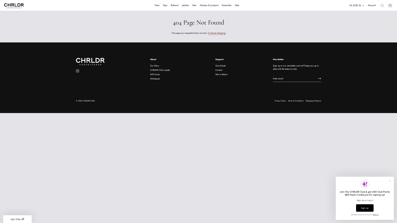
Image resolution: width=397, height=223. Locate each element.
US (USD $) (355, 5)
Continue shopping (216, 33)
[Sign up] (319, 78)
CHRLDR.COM (89, 100)
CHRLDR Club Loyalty (160, 70)
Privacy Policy (280, 100)
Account (372, 5)
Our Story (154, 65)
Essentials (226, 5)
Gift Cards (155, 74)
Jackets (185, 5)
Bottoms (175, 5)
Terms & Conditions (295, 100)
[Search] (382, 5)
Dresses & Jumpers (209, 5)
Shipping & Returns (313, 100)
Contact (218, 70)
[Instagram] (77, 70)
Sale (237, 5)
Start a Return (221, 74)
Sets (194, 5)
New (157, 5)
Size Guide (220, 65)
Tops (165, 5)
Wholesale (155, 78)
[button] (17, 219)
